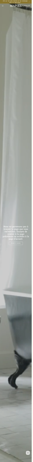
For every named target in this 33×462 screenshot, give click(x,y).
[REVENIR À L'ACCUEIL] (16, 233)
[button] (3, 6)
